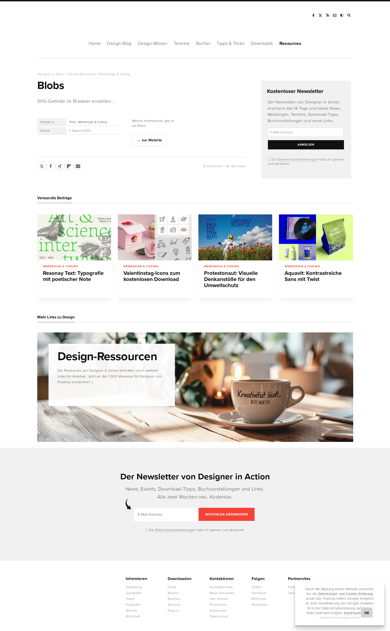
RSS (327, 15)
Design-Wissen (152, 43)
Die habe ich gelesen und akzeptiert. (196, 530)
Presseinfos (218, 605)
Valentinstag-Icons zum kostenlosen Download (151, 276)
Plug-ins (173, 610)
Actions (173, 593)
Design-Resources (82, 74)
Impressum (352, 613)
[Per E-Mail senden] (78, 165)
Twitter (257, 587)
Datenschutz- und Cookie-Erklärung (345, 594)
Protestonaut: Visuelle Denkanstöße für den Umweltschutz (231, 279)
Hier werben (219, 599)
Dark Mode (342, 15)
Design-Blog (119, 43)
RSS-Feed (259, 599)
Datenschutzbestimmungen (298, 159)
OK (366, 613)
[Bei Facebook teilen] (50, 165)
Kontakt (335, 15)
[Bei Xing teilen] (60, 165)
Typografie (133, 593)
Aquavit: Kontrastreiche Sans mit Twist (313, 276)
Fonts (172, 587)
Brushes (174, 599)
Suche (349, 15)
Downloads (262, 43)
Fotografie (133, 605)
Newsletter (260, 605)
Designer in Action (60, 15)
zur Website (152, 140)
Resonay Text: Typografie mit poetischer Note (73, 276)
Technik (131, 610)
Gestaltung (134, 587)
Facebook (313, 15)
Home (95, 43)
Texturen (174, 605)
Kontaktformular (221, 587)
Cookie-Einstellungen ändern (340, 617)
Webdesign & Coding (114, 74)
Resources (290, 43)
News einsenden (222, 593)
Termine (182, 43)
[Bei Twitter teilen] (41, 165)
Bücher (203, 43)
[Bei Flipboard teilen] (69, 165)
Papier (130, 599)
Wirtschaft (133, 616)
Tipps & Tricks (230, 43)
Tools (73, 122)
